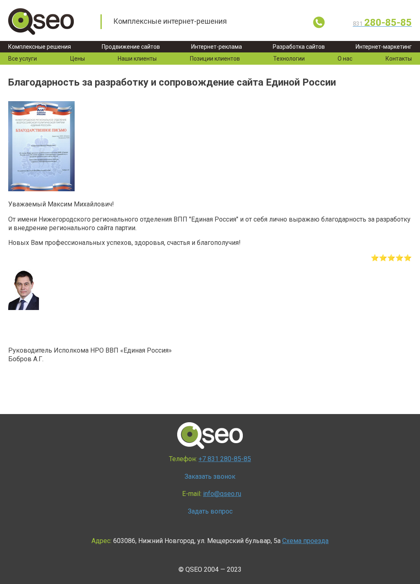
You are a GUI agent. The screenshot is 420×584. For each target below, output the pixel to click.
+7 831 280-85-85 (225, 459)
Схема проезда (305, 541)
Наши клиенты (137, 58)
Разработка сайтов (299, 46)
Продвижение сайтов (131, 46)
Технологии (289, 58)
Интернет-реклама (216, 46)
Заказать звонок (210, 476)
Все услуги (22, 58)
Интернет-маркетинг (384, 46)
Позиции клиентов (215, 58)
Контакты (399, 58)
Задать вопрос (210, 511)
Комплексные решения (39, 46)
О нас (345, 58)
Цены (77, 58)
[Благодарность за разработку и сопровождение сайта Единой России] (41, 189)
